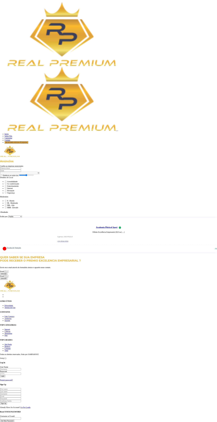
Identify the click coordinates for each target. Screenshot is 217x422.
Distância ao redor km (10, 175)
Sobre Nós (8, 136)
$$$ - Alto (10, 205)
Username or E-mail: (7, 416)
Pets (6, 335)
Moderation (4, 197)
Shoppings (8, 333)
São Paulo (8, 344)
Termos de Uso (10, 308)
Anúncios (8, 318)
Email (2, 271)
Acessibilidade (12, 182)
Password (3, 371)
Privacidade (9, 305)
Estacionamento (13, 186)
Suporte (7, 321)
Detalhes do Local (6, 177)
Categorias (8, 138)
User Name (4, 367)
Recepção (10, 191)
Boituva (7, 346)
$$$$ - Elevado (12, 208)
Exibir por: (4, 216)
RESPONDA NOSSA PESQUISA (16, 142)
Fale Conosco (9, 316)
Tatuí (6, 350)
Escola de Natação (14, 248)
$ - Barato (10, 201)
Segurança (11, 193)
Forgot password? (6, 380)
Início (7, 134)
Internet (10, 188)
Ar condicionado (13, 184)
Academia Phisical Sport (106, 227)
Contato (7, 140)
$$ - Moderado (12, 203)
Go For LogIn (25, 407)
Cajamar (8, 348)
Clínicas (7, 331)
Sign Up (3, 403)
